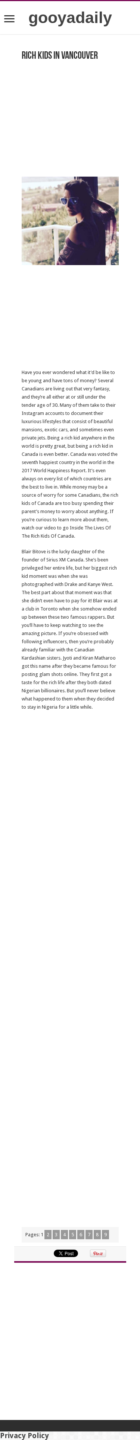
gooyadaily (70, 17)
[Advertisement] (70, 111)
